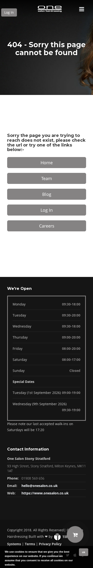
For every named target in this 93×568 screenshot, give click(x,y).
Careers (46, 226)
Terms (30, 544)
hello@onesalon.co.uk (39, 485)
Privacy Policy (50, 544)
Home (47, 162)
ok (83, 552)
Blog (46, 194)
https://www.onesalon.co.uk (45, 493)
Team (46, 178)
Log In (9, 12)
